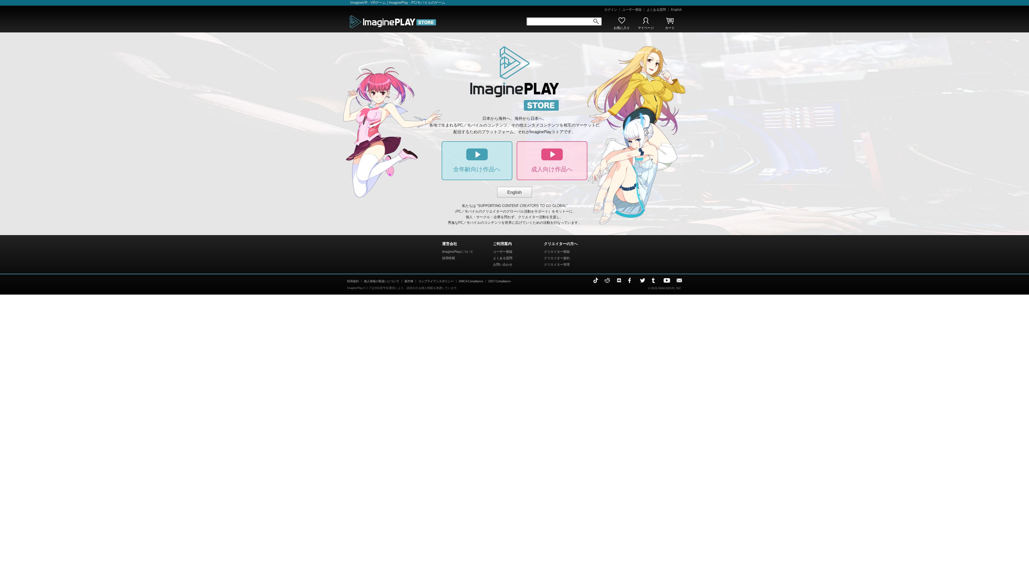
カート (670, 28)
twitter (642, 280)
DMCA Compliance (471, 281)
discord (619, 280)
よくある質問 (656, 10)
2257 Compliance (499, 281)
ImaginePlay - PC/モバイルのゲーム (417, 3)
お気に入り (622, 28)
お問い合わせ (502, 264)
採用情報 (448, 258)
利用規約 (353, 281)
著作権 (408, 281)
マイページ (646, 28)
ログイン (610, 10)
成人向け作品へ (552, 169)
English (676, 10)
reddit (607, 280)
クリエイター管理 (557, 264)
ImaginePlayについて (457, 252)
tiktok (595, 280)
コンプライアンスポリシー (436, 281)
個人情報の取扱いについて (381, 281)
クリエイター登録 (557, 252)
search (596, 21)
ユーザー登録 (632, 10)
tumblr (654, 280)
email (679, 280)
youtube (666, 280)
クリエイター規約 (557, 258)
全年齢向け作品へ (477, 169)
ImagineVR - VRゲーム (368, 3)
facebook (630, 280)
